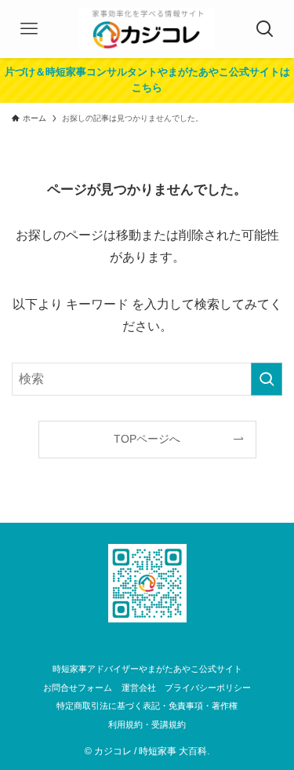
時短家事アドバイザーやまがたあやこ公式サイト (147, 668)
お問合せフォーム (77, 687)
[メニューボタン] (29, 29)
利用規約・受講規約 (147, 724)
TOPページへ (147, 438)
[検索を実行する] (266, 379)
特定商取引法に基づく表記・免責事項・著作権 (147, 705)
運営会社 (139, 687)
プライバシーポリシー (208, 687)
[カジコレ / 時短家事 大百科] (147, 29)
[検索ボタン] (265, 29)
